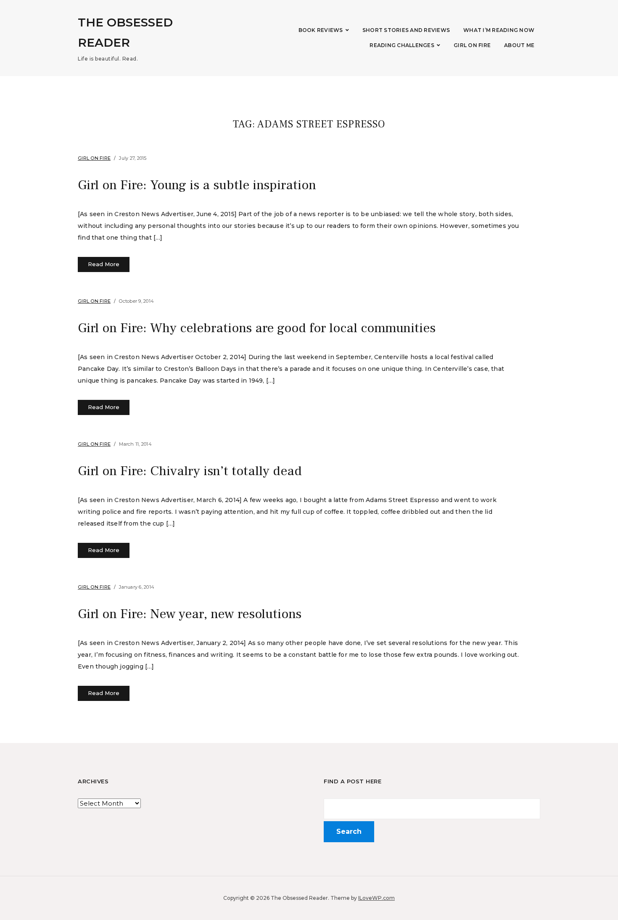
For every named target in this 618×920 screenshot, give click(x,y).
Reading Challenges (402, 45)
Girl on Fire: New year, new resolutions (189, 614)
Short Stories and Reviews (406, 30)
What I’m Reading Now (498, 30)
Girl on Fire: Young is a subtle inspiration (197, 185)
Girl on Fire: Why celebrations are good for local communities (257, 328)
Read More (103, 264)
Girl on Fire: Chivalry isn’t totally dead (190, 471)
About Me (519, 45)
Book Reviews (320, 30)
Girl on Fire (472, 45)
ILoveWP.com (376, 898)
